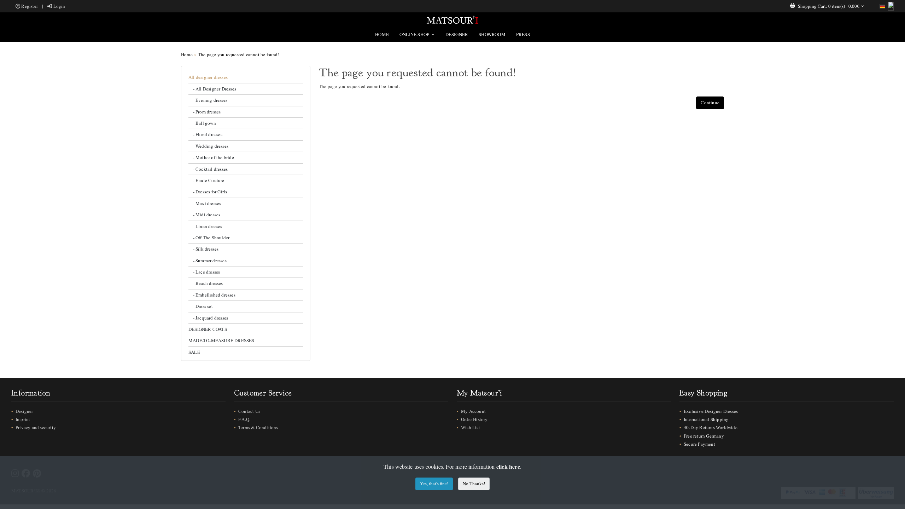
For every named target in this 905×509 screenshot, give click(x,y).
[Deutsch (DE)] (882, 6)
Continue (710, 102)
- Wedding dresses (208, 146)
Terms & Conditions (258, 427)
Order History (474, 419)
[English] (891, 6)
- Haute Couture (206, 180)
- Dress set (200, 306)
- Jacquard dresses (208, 318)
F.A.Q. (244, 419)
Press (523, 34)
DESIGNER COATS (207, 329)
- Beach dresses (205, 283)
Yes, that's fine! (434, 483)
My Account (473, 411)
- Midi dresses (204, 214)
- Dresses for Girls (207, 191)
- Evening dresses (207, 100)
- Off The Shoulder (208, 237)
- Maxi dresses (204, 203)
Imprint (23, 419)
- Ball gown (202, 123)
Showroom (492, 34)
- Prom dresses (204, 112)
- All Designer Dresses (212, 89)
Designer (456, 34)
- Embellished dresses (211, 295)
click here (508, 466)
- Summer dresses (207, 260)
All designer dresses (208, 77)
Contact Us (249, 411)
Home (382, 34)
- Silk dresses (203, 249)
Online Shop (414, 34)
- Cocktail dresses (208, 169)
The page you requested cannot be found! (238, 54)
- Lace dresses (204, 272)
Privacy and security (36, 427)
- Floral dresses (205, 134)
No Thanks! (474, 483)
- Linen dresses (205, 226)
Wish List (470, 427)
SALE (194, 352)
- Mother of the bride (211, 157)
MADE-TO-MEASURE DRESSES (221, 340)
